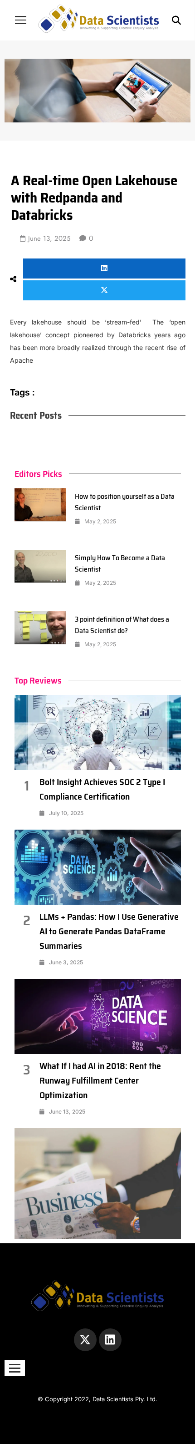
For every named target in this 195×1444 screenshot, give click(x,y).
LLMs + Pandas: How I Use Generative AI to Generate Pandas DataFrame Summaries (109, 931)
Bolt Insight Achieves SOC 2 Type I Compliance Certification (102, 789)
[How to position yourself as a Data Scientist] (40, 505)
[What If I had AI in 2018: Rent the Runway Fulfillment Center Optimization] (98, 1016)
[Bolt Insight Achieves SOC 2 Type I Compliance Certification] (98, 732)
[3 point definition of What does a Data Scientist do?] (40, 627)
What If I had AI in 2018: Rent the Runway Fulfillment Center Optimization (100, 1080)
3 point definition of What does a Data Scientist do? (122, 624)
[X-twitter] (85, 1339)
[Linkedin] (110, 1339)
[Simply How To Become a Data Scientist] (40, 566)
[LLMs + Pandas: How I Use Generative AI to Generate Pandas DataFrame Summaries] (98, 867)
